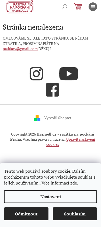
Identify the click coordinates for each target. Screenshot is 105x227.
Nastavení (50, 197)
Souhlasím (75, 214)
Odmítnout (26, 214)
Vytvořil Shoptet (57, 117)
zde (73, 183)
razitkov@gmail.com (20, 48)
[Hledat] (64, 6)
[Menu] (93, 6)
